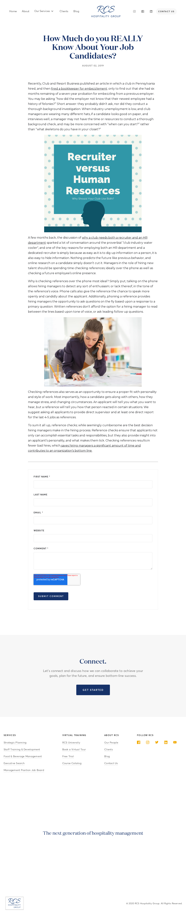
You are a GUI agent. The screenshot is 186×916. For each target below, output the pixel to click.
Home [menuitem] (13, 11)
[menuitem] (44, 11)
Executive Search (14, 763)
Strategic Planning (15, 742)
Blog (107, 756)
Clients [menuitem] (64, 11)
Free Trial (68, 756)
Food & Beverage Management (23, 756)
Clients (108, 749)
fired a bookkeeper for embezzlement (79, 88)
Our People (111, 742)
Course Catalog (71, 763)
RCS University (71, 742)
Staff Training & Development (22, 749)
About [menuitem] (25, 11)
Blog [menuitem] (76, 11)
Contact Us (111, 763)
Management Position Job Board (24, 770)
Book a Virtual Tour (74, 749)
